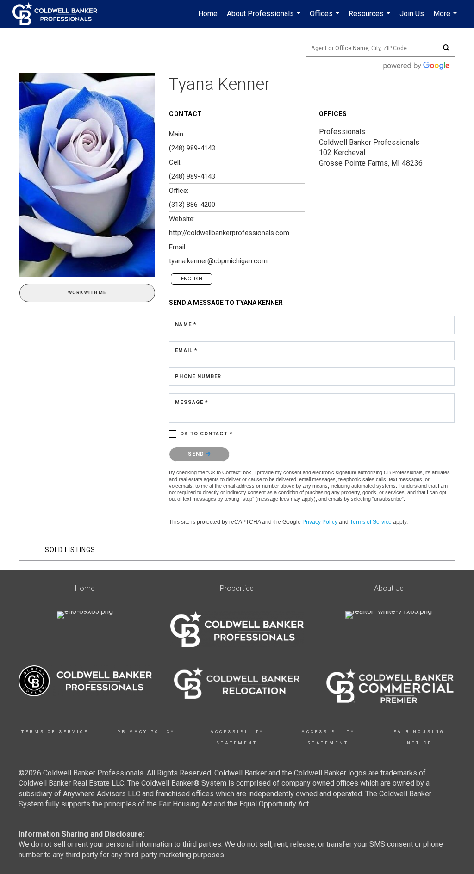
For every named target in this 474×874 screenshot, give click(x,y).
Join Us (411, 13)
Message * (191, 402)
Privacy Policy (319, 522)
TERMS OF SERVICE (54, 732)
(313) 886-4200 (192, 204)
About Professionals (265, 18)
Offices (326, 18)
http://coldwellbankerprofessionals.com (229, 233)
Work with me (87, 292)
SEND (197, 454)
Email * (186, 350)
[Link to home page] (59, 14)
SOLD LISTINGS (70, 549)
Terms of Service (371, 522)
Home (208, 13)
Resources (371, 18)
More (446, 18)
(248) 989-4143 (192, 148)
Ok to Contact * (206, 434)
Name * (186, 325)
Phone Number (198, 376)
